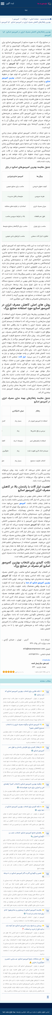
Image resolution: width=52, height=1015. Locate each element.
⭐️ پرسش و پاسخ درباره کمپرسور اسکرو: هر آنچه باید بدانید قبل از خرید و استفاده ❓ (25, 927)
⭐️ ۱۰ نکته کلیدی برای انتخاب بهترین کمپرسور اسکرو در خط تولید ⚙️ (24, 808)
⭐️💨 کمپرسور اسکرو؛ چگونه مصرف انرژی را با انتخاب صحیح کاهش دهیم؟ (25, 726)
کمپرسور (16, 19)
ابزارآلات (24, 19)
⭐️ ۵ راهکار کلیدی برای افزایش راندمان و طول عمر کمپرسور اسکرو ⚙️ (26, 749)
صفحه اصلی (34, 19)
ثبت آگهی (10, 3)
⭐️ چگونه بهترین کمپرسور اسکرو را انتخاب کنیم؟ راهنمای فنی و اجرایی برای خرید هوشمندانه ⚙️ (24, 786)
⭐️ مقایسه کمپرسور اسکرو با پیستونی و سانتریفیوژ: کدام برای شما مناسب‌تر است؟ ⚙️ (24, 912)
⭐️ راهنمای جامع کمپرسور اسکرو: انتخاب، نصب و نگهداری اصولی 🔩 (26, 834)
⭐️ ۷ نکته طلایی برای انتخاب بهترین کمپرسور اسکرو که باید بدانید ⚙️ (24, 693)
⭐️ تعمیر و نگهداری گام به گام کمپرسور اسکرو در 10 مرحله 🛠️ (24, 875)
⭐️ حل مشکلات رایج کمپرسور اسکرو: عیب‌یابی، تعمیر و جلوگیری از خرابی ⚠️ (24, 961)
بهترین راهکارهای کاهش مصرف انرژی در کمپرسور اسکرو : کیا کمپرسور (26, 22)
